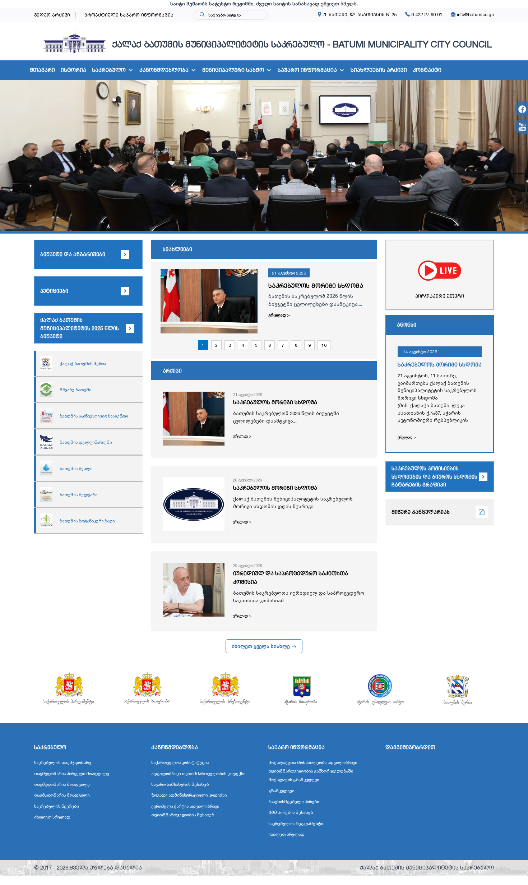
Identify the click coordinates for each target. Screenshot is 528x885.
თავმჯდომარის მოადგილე (62, 784)
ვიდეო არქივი (52, 15)
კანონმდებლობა (164, 69)
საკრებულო (109, 69)
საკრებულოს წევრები (56, 806)
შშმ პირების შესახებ (290, 812)
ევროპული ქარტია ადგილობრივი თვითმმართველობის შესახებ (185, 810)
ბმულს (349, 3)
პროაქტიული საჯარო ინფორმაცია (128, 15)
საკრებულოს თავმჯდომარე (62, 762)
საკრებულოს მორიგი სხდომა (315, 285)
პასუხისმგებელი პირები (293, 801)
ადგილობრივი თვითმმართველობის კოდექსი (198, 773)
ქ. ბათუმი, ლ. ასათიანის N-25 (359, 14)
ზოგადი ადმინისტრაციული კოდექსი (189, 795)
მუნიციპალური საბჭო (233, 69)
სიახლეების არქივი (379, 69)
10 (323, 345)
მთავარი (42, 69)
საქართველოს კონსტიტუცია (180, 762)
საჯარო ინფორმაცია (307, 69)
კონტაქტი (427, 69)
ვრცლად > (279, 315)
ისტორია (73, 69)
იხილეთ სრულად (52, 817)
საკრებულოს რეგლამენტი (295, 823)
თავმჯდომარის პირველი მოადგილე (71, 773)
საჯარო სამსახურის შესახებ (180, 784)
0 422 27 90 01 (426, 14)
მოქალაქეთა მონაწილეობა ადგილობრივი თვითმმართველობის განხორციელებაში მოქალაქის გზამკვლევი (312, 771)
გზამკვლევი (281, 790)
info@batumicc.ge (474, 14)
